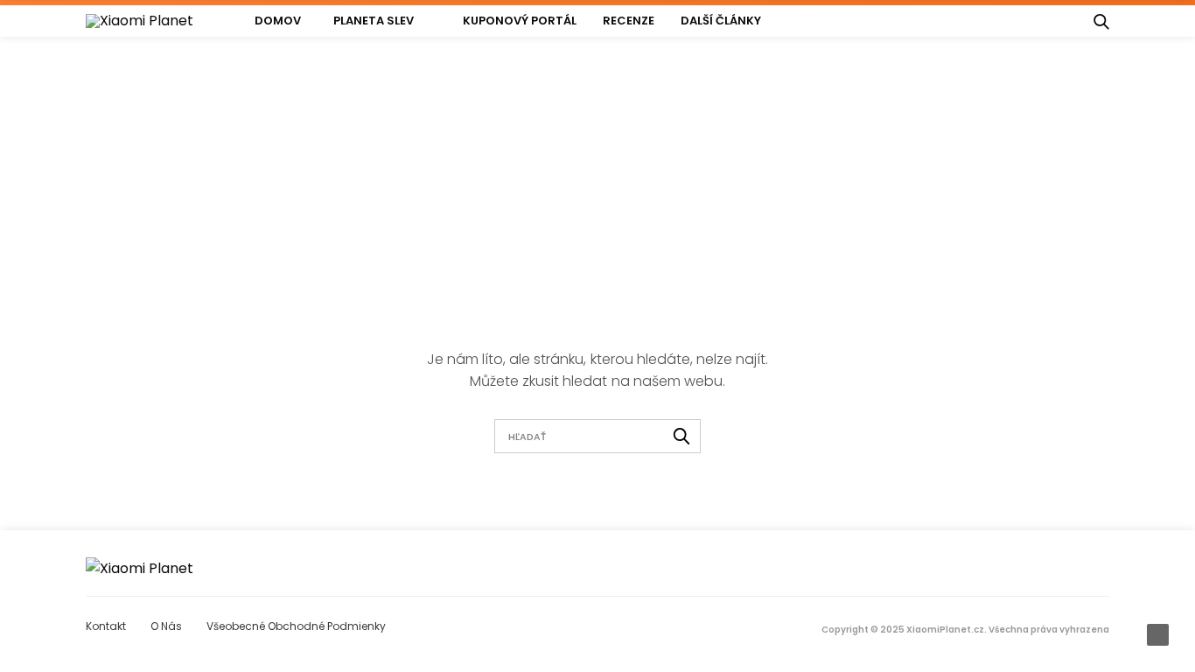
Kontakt (106, 626)
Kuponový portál (520, 20)
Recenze (628, 20)
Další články (721, 20)
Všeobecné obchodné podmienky (296, 626)
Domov (278, 20)
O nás (166, 626)
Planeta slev (373, 20)
